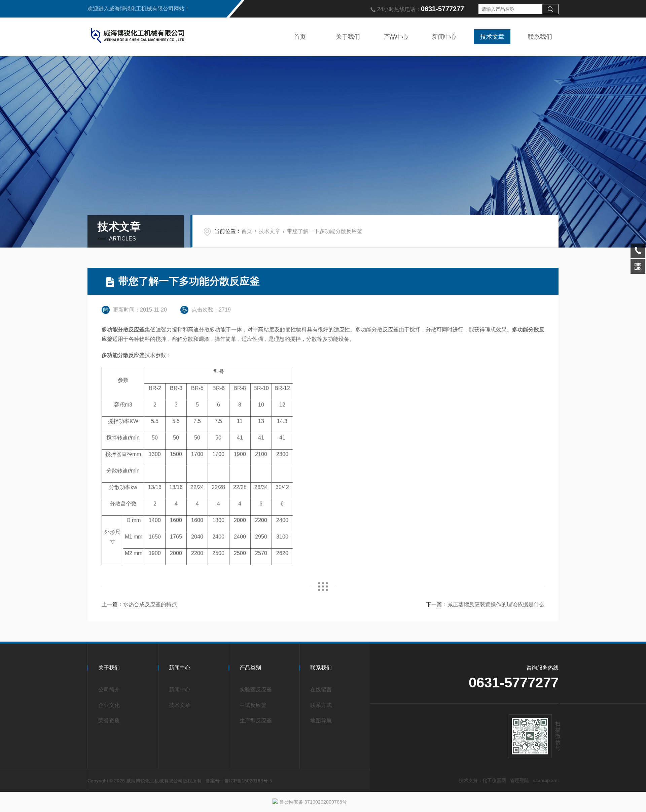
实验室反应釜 (256, 689)
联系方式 (321, 705)
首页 (300, 36)
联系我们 (540, 36)
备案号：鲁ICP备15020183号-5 (239, 780)
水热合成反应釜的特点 (150, 604)
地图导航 (321, 720)
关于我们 (348, 36)
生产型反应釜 (256, 720)
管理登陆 (519, 780)
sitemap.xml (546, 780)
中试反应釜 (253, 705)
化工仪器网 (494, 780)
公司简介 (109, 689)
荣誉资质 (109, 720)
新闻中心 (444, 36)
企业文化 (109, 705)
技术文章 (492, 36)
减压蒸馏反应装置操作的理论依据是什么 (495, 604)
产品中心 (396, 36)
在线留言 (321, 689)
